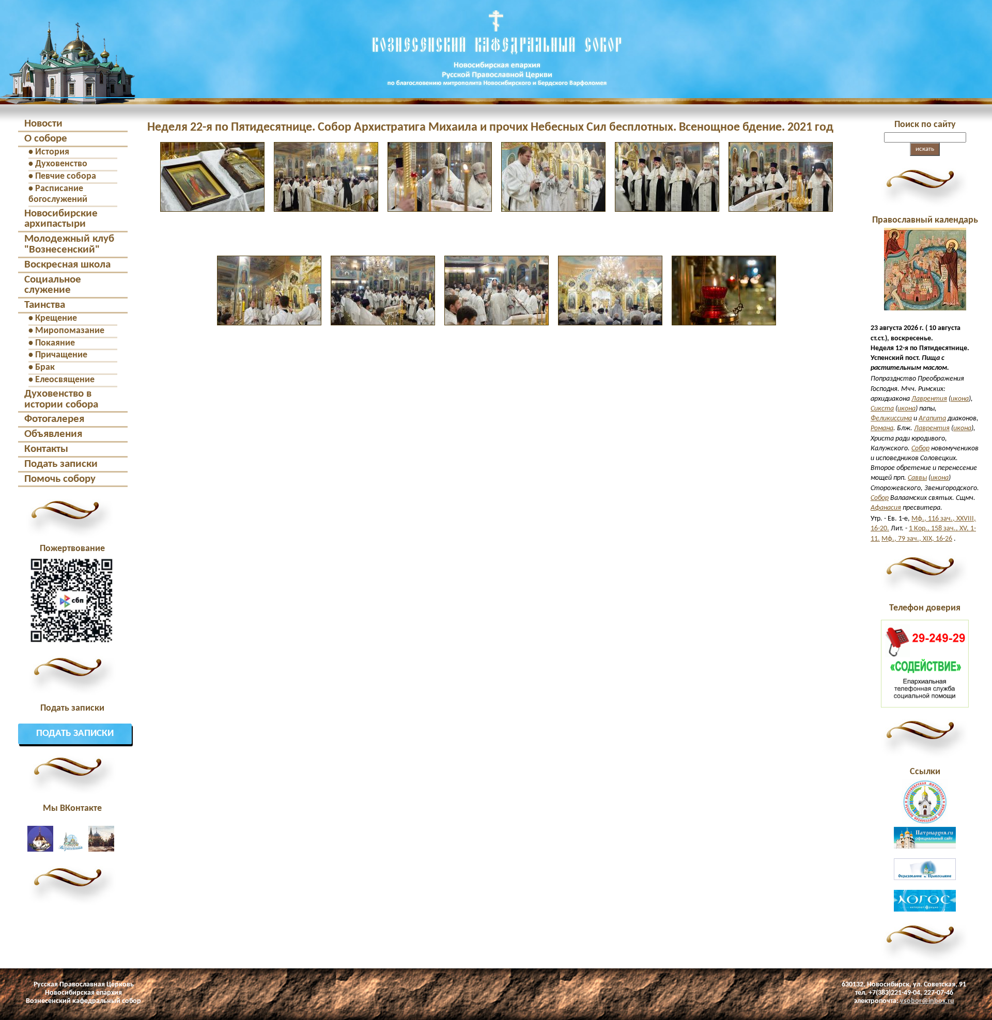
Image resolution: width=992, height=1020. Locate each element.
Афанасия (886, 508)
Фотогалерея (54, 419)
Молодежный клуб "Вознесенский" (69, 244)
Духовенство (61, 164)
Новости (43, 123)
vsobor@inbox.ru (927, 1001)
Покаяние (55, 343)
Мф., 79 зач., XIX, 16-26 (916, 539)
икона (960, 399)
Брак (45, 367)
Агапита (932, 418)
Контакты (46, 449)
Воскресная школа (67, 264)
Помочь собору (60, 479)
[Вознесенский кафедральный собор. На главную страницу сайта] (67, 95)
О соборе (45, 138)
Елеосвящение (65, 379)
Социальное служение (52, 285)
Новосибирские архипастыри (61, 219)
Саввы (917, 478)
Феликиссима (891, 418)
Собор (920, 448)
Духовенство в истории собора (61, 399)
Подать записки (61, 464)
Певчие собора (65, 176)
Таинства (44, 305)
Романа (882, 428)
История (52, 152)
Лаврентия (929, 399)
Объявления (53, 434)
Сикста (882, 409)
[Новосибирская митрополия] (925, 822)
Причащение (61, 355)
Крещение (56, 318)
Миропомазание (69, 330)
